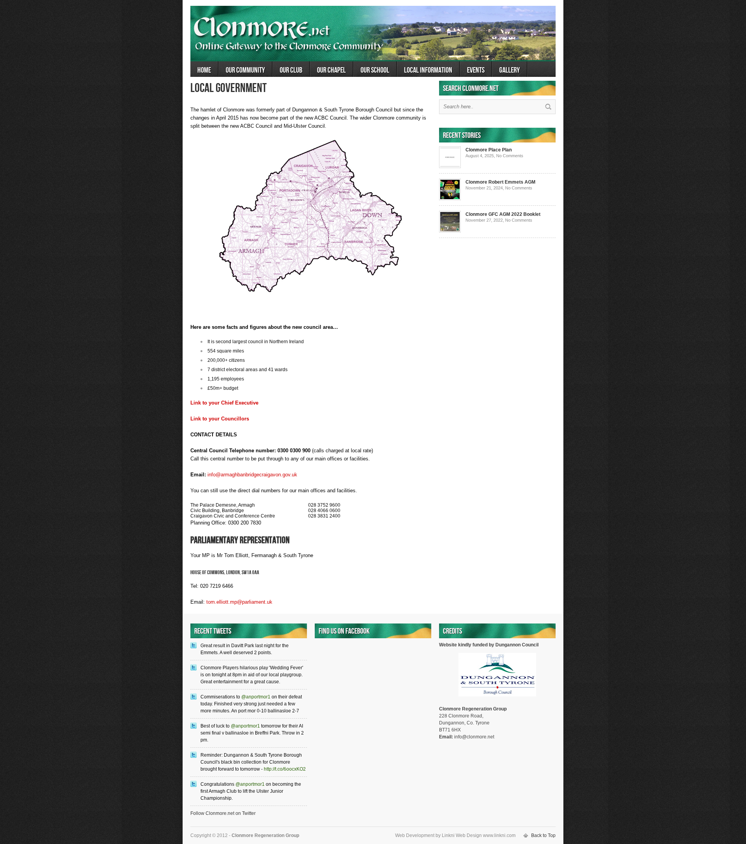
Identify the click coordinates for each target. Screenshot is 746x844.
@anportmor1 (255, 697)
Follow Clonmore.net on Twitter (223, 813)
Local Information (428, 70)
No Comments (509, 155)
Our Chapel (331, 70)
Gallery (509, 70)
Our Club (291, 70)
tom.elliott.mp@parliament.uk (239, 602)
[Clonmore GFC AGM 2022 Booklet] (450, 231)
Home (204, 70)
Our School (375, 70)
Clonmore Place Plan (488, 150)
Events (476, 70)
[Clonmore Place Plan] (450, 166)
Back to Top (543, 835)
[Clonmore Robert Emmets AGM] (450, 198)
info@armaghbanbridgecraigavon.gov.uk (252, 475)
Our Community (245, 70)
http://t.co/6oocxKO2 (285, 769)
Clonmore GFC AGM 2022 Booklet (502, 214)
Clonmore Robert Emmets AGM (500, 182)
